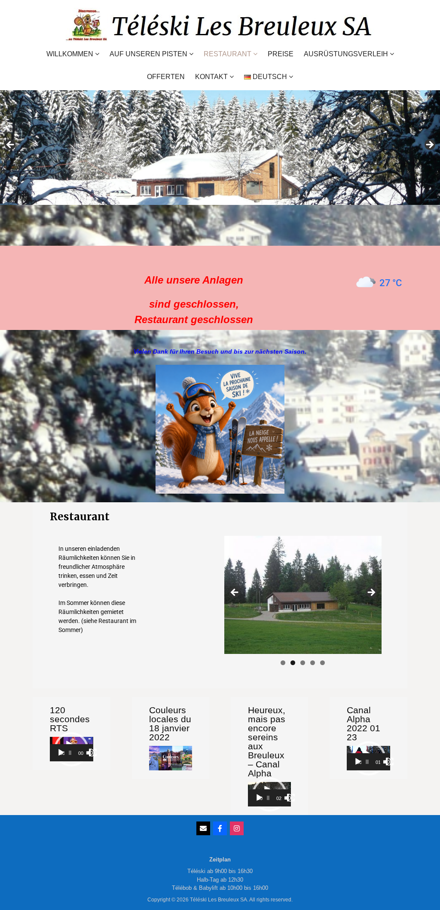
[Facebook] (220, 828)
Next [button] (429, 145)
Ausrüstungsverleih (346, 54)
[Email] (203, 828)
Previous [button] (10, 145)
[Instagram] (237, 828)
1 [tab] (283, 662)
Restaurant (227, 54)
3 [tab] (302, 662)
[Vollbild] (93, 752)
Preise (280, 54)
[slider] (70, 753)
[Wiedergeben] (61, 752)
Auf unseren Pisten (148, 54)
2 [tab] (292, 662)
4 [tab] (312, 662)
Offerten (166, 76)
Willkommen (69, 54)
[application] (71, 749)
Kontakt (211, 76)
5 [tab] (322, 662)
